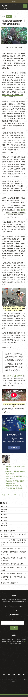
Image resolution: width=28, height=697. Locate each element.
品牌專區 (4, 523)
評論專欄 (4, 517)
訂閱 (14, 627)
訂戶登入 (14, 1)
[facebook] (11, 611)
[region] (14, 434)
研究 (23, 138)
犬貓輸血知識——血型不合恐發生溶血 (13, 548)
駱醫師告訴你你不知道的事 (9, 583)
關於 (9, 674)
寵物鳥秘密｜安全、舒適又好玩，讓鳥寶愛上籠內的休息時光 (13, 535)
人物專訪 (4, 514)
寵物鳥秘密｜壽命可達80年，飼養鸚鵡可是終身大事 (13, 553)
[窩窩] (4, 6)
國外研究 (22, 210)
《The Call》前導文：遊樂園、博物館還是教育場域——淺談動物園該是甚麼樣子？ (13, 542)
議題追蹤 (4, 509)
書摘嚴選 (4, 520)
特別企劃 (4, 525)
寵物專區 (4, 512)
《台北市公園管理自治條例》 (14, 376)
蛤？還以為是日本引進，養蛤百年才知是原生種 (13, 568)
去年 (22, 200)
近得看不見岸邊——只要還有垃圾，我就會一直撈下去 (13, 578)
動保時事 (4, 506)
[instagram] (17, 611)
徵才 (19, 674)
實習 (14, 674)
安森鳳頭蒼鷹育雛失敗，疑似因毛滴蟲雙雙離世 (14, 22)
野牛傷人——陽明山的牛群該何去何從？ (13, 573)
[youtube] (14, 611)
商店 (24, 674)
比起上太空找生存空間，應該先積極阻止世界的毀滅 (13, 559)
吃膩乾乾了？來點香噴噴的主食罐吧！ (13, 564)
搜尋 (4, 674)
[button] (14, 506)
